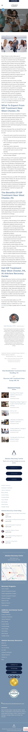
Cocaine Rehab (5, 624)
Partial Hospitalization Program (8, 593)
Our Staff (3, 650)
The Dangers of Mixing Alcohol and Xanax (15, 519)
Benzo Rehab (4, 621)
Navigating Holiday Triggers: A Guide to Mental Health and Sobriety (18, 403)
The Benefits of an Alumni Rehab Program (17, 438)
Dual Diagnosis (5, 605)
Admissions (4, 645)
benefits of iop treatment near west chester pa (15, 358)
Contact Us (4, 657)
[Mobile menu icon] (2, 5)
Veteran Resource (5, 654)
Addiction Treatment (9, 354)
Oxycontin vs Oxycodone (11, 541)
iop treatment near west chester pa (14, 361)
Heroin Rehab (4, 628)
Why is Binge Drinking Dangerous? (13, 535)
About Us (3, 643)
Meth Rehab (4, 631)
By (11, 356)
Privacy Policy (14, 730)
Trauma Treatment (5, 619)
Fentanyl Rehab (5, 626)
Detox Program (5, 588)
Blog (2, 659)
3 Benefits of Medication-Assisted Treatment (17, 420)
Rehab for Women (5, 603)
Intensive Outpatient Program (13, 353)
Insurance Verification (6, 652)
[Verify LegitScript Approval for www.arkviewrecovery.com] (12, 703)
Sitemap (19, 730)
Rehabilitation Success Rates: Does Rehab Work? (15, 514)
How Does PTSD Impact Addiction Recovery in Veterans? (16, 394)
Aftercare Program (5, 598)
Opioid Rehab (4, 633)
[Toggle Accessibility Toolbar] (3, 9)
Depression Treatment (6, 617)
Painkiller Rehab (5, 635)
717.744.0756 (4, 100)
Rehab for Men (5, 600)
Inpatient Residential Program (8, 591)
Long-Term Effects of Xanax (12, 530)
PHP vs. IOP (13, 411)
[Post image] (5, 395)
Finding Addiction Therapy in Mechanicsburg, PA (18, 429)
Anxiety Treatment (5, 614)
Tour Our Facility (5, 647)
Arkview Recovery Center (11, 728)
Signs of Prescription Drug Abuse (13, 525)
